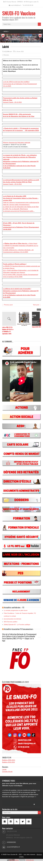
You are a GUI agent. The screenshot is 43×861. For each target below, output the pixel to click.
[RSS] (17, 821)
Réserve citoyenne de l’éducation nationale (16, 142)
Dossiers (6, 55)
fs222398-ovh (8, 51)
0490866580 (11, 842)
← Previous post (7, 305)
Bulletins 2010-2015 (8, 762)
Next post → (37, 305)
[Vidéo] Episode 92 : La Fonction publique (17, 624)
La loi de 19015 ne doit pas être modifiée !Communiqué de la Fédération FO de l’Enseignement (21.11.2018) (20, 84)
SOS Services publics (10, 622)
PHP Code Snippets (14, 859)
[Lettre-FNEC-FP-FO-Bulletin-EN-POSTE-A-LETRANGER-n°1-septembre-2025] (9, 319)
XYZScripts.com (30, 859)
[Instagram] (11, 821)
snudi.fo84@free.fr (13, 847)
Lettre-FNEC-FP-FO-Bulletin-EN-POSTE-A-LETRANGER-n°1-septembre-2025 (8, 330)
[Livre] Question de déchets (12, 619)
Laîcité (4, 769)
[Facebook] (5, 821)
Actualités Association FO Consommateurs (18, 629)
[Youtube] (29, 821)
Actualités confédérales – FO (14, 607)
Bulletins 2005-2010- (8, 760)
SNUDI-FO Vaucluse (18, 13)
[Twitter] (23, 821)
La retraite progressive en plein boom (16, 610)
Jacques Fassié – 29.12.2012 (21, 182)
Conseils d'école (7, 771)
